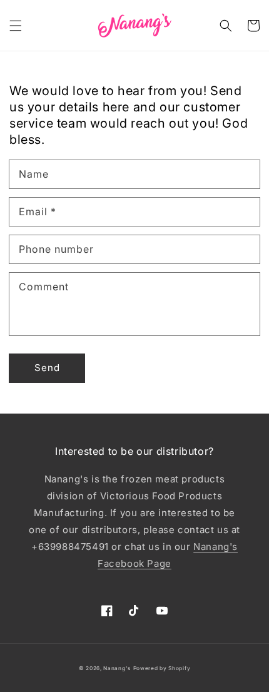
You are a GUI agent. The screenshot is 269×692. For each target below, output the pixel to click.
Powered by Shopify (162, 668)
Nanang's (117, 668)
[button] (15, 25)
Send (47, 368)
